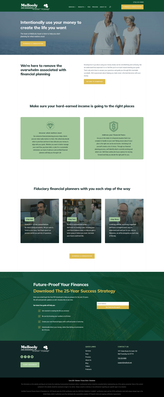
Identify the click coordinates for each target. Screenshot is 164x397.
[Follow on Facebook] (25, 356)
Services (71, 7)
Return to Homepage (94, 81)
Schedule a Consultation (132, 7)
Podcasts (88, 369)
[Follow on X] (28, 356)
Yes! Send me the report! (113, 307)
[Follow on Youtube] (32, 356)
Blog (86, 363)
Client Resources (30, 364)
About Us (103, 7)
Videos (87, 366)
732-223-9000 (122, 358)
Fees (89, 7)
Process (95, 7)
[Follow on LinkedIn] (21, 356)
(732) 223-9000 (138, 2)
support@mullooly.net (125, 363)
